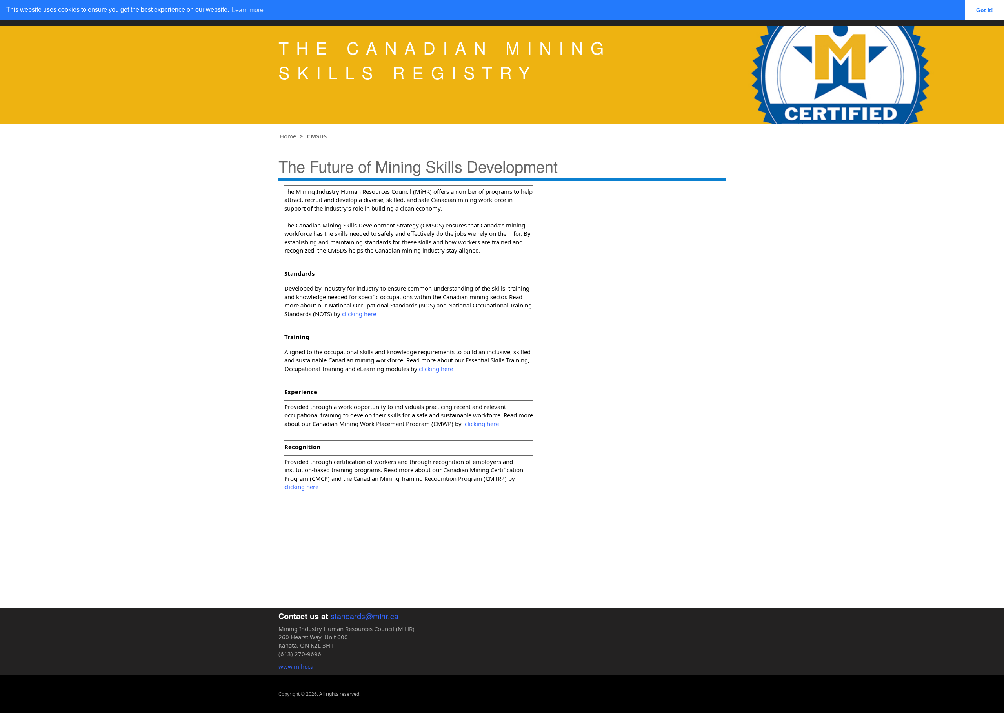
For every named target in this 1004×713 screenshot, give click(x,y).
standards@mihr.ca (364, 616)
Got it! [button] (984, 10)
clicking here (359, 314)
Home (288, 136)
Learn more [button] (248, 10)
